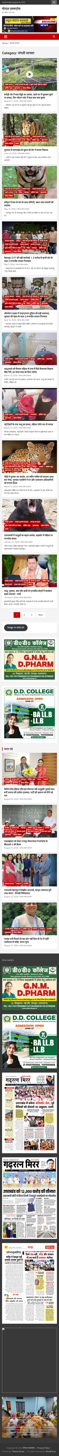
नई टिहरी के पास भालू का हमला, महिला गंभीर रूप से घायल (28, 424)
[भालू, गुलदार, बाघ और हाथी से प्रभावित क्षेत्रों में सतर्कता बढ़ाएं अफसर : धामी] (29, 570)
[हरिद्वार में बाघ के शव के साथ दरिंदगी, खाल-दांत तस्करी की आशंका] (29, 182)
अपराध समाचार (9, 241)
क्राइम (18, 241)
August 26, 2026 (11, 799)
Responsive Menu (54, 2)
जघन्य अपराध (9, 192)
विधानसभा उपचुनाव (33, 831)
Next (41, 615)
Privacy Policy (43, 1448)
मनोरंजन (34, 929)
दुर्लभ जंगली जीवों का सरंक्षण (38, 84)
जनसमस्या (33, 414)
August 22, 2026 (11, 897)
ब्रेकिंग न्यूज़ (8, 88)
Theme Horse (18, 1451)
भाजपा (39, 779)
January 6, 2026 (11, 597)
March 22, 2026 (10, 375)
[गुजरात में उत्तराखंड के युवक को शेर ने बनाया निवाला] (29, 129)
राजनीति (7, 783)
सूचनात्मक (17, 88)
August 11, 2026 (11, 101)
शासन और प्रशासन (20, 584)
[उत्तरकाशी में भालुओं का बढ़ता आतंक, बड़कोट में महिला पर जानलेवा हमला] (29, 515)
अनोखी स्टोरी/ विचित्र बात (13, 929)
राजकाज (45, 779)
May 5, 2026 (9, 264)
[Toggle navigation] (5, 37)
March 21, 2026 (10, 428)
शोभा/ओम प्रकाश (26, 101)
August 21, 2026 (11, 946)
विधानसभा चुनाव (46, 831)
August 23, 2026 (11, 848)
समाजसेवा (49, 359)
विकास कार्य (8, 584)
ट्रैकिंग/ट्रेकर (35, 300)
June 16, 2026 (10, 153)
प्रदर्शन (41, 467)
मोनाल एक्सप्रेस (11, 9)
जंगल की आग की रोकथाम (12, 136)
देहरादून (26, 192)
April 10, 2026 (10, 320)
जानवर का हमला (35, 244)
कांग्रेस (7, 779)
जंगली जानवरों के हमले (21, 84)
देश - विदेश (26, 140)
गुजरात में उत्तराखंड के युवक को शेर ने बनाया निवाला (26, 150)
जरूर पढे (8, 749)
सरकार (30, 584)
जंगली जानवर (9, 84)
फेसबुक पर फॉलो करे (15, 627)
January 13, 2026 (11, 542)
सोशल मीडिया (27, 88)
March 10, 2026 (10, 486)
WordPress (51, 1451)
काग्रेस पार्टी (15, 779)
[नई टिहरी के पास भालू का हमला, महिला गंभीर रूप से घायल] (29, 404)
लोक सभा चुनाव (9, 831)
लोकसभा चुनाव (20, 831)
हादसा (17, 143)
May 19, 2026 (10, 209)
